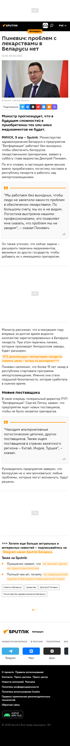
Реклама (30, 681)
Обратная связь (11, 704)
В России (37, 641)
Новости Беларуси (12, 587)
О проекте (8, 672)
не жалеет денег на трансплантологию (37, 566)
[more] (64, 234)
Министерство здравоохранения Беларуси (24, 594)
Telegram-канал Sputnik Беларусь (27, 552)
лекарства (31, 587)
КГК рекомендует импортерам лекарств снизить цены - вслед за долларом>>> (32, 358)
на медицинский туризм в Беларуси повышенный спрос (37, 576)
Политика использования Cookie (21, 691)
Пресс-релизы (22, 677)
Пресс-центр (40, 677)
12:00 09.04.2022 (12, 55)
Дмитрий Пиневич (49, 587)
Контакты (7, 677)
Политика (53, 641)
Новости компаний (13, 681)
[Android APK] (13, 715)
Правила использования (29, 672)
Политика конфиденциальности (20, 686)
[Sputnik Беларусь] (11, 27)
